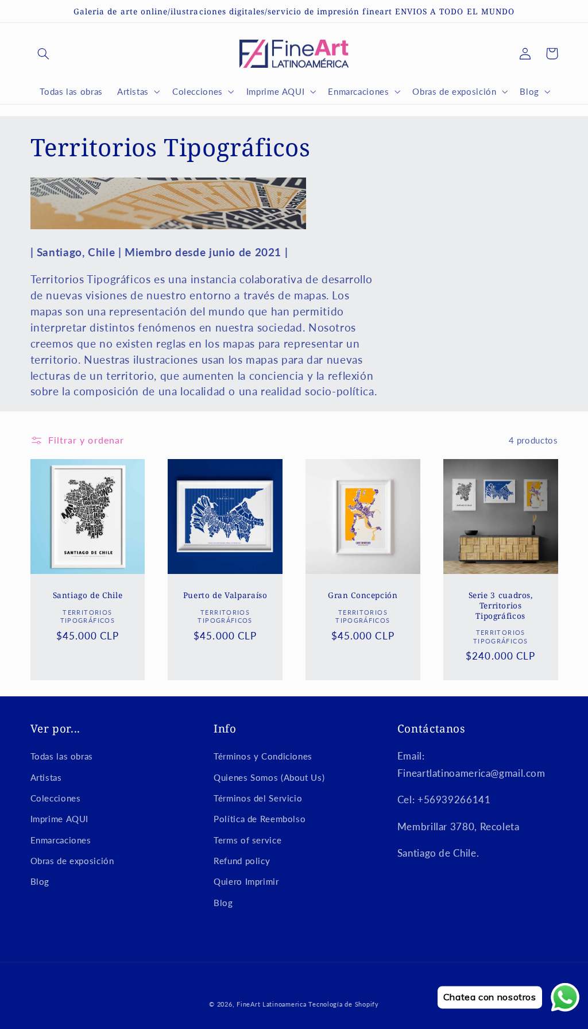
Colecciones (55, 798)
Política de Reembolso (259, 819)
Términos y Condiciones (263, 756)
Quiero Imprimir (246, 881)
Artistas (46, 777)
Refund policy (242, 860)
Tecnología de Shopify (343, 1004)
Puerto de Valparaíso (225, 595)
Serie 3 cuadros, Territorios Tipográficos (501, 605)
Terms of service (247, 840)
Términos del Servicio (258, 798)
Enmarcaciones (60, 840)
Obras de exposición (72, 860)
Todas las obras (61, 756)
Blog (40, 881)
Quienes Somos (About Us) (269, 777)
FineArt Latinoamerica (271, 1004)
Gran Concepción (362, 595)
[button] (43, 53)
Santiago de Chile (88, 595)
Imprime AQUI (59, 819)
